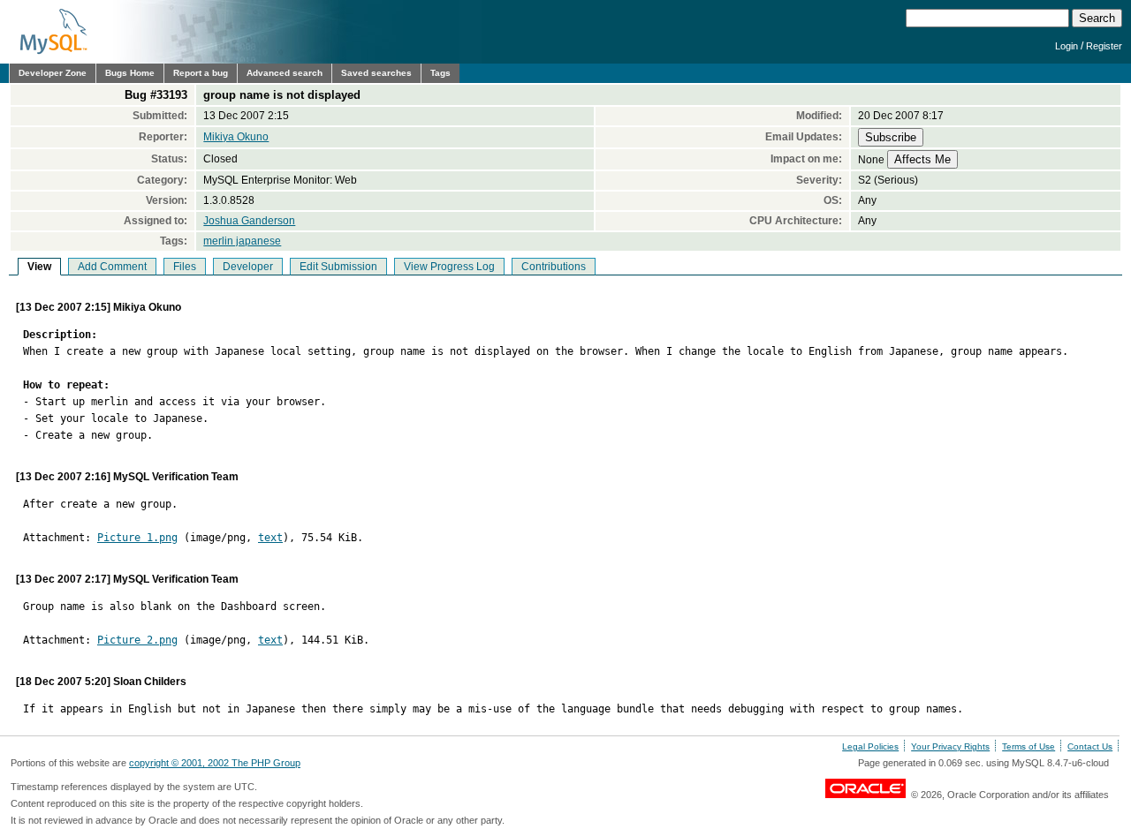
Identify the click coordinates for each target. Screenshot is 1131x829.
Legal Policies (870, 746)
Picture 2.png (137, 640)
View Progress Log (449, 266)
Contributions (553, 266)
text (270, 537)
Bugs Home (130, 73)
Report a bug (200, 73)
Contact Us (1089, 746)
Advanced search (285, 73)
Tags (440, 73)
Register (1104, 46)
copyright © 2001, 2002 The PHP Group (214, 762)
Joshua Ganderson (249, 221)
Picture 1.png (137, 537)
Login (1066, 46)
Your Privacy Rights (950, 746)
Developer (248, 266)
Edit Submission (338, 266)
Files (184, 266)
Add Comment (112, 266)
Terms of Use (1028, 746)
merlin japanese (242, 241)
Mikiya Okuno (236, 137)
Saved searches (376, 73)
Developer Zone (53, 73)
